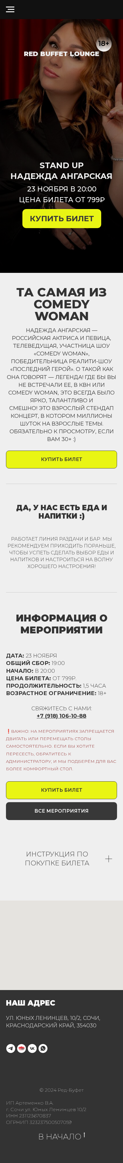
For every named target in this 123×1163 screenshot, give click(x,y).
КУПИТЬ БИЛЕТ (62, 218)
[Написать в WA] (43, 1048)
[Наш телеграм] (10, 1048)
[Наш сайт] (21, 1048)
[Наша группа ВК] (32, 1048)
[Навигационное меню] (10, 10)
